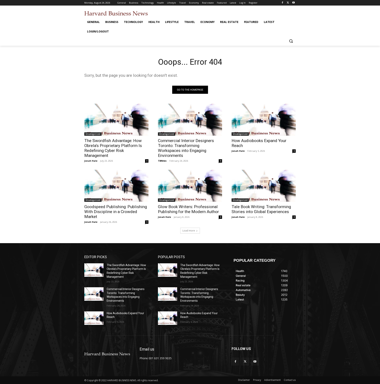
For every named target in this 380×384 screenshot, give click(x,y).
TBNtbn (162, 160)
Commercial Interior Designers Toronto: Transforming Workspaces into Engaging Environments (186, 148)
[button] (291, 41)
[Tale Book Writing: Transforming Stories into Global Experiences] (264, 186)
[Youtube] (293, 3)
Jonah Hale (90, 160)
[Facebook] (282, 3)
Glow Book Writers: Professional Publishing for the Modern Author (188, 209)
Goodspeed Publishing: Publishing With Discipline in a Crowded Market (115, 211)
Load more (188, 230)
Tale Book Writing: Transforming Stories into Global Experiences (261, 209)
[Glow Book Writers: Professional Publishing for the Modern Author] (190, 186)
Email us (147, 349)
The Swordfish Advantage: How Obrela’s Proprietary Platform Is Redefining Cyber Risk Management (113, 148)
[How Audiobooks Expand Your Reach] (264, 120)
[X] (288, 3)
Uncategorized (93, 134)
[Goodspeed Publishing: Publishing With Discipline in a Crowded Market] (116, 186)
